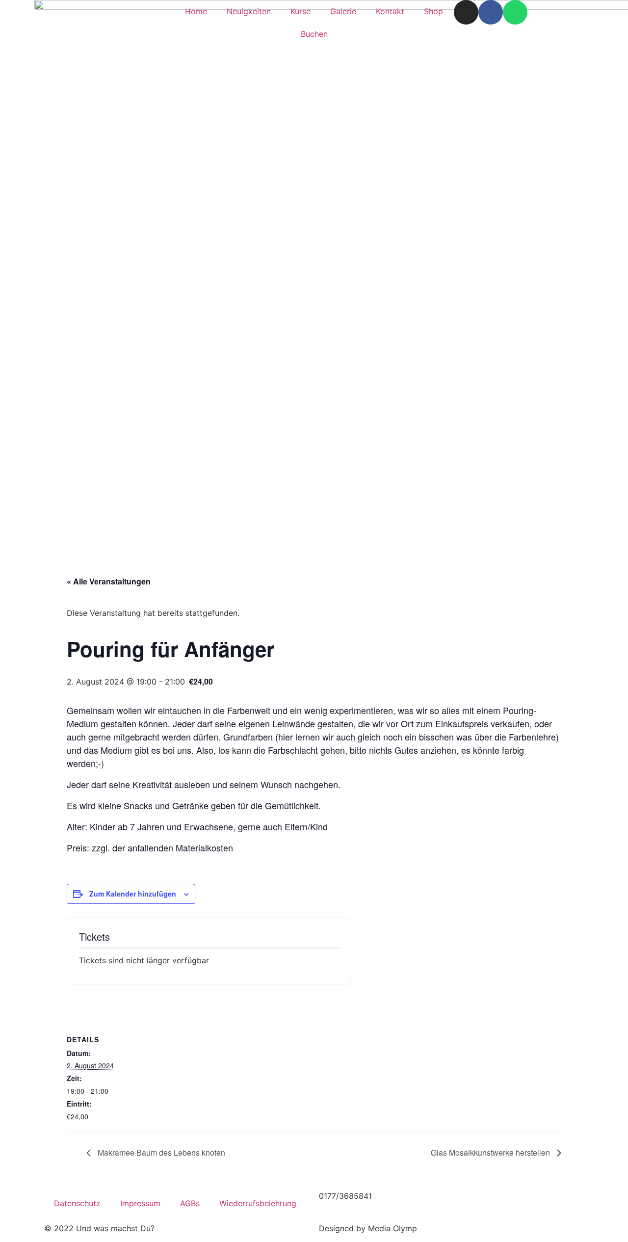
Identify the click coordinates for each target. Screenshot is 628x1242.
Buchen (314, 34)
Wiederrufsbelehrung (257, 1203)
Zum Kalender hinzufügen (132, 893)
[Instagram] (466, 12)
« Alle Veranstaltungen (109, 581)
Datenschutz (77, 1203)
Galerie (343, 11)
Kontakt (390, 11)
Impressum (140, 1203)
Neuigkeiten (249, 11)
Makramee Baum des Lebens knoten (160, 1152)
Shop (433, 11)
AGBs (190, 1203)
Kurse (300, 11)
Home (196, 11)
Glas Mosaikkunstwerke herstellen (491, 1152)
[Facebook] (490, 12)
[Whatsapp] (515, 12)
